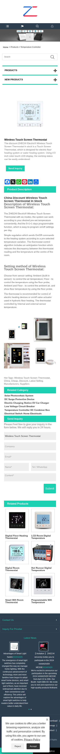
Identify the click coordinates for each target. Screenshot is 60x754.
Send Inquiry (15, 168)
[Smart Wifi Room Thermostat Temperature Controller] (17, 585)
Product (50, 730)
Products (14, 47)
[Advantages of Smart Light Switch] (14, 646)
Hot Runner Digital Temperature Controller (41, 569)
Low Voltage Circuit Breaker (19, 406)
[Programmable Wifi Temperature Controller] (43, 585)
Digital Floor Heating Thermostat (16, 536)
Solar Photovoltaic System (18, 395)
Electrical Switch (13, 413)
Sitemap (51, 725)
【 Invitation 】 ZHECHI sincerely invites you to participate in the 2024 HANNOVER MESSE (44, 660)
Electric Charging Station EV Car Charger (26, 403)
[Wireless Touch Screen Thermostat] (30, 114)
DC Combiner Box (40, 410)
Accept (33, 746)
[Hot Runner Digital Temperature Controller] (43, 553)
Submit (49, 488)
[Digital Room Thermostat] (17, 553)
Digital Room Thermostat (12, 569)
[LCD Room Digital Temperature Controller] (43, 520)
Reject (18, 746)
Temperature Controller (30, 47)
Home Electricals (32, 413)
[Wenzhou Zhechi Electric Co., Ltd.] (30, 5)
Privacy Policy (32, 739)
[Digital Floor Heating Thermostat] (17, 520)
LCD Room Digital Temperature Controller (41, 537)
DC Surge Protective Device (19, 399)
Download (52, 720)
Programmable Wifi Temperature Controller (41, 601)
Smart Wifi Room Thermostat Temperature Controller (14, 601)
